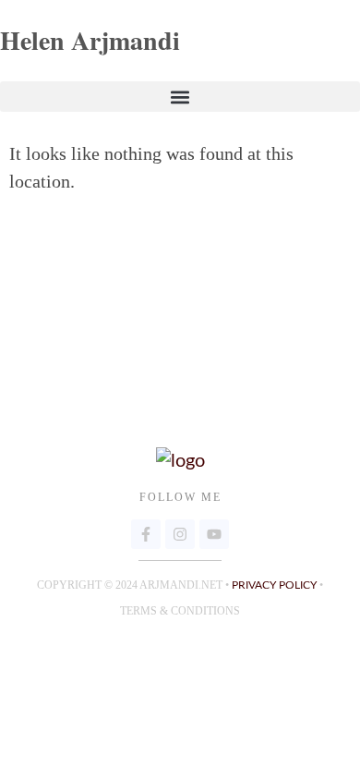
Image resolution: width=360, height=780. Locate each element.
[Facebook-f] (146, 534)
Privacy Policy (274, 585)
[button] (180, 96)
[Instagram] (180, 534)
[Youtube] (214, 534)
